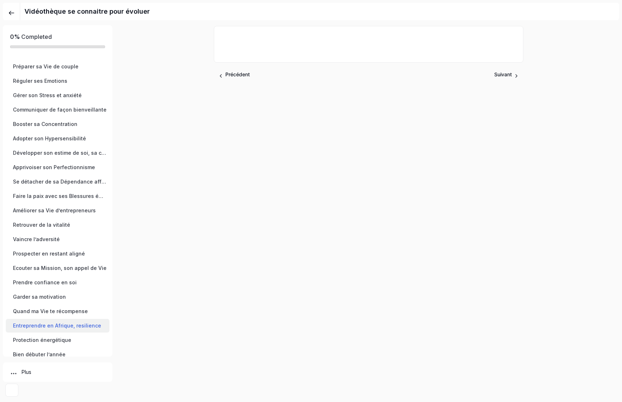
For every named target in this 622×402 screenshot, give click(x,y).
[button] (57, 66)
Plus (26, 372)
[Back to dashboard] (11, 11)
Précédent (237, 74)
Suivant (503, 74)
